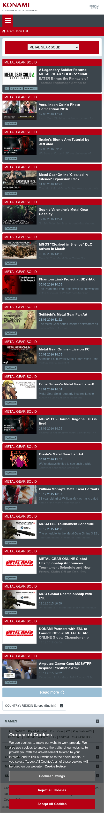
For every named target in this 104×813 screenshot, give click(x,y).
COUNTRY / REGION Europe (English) (30, 705)
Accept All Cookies (51, 804)
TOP (10, 31)
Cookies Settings (52, 776)
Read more (49, 692)
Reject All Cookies (52, 790)
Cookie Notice (55, 766)
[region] (52, 770)
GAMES (11, 721)
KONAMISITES (94, 7)
